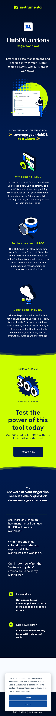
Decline (28, 704)
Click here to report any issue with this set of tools (30, 634)
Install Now (28, 451)
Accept (28, 697)
